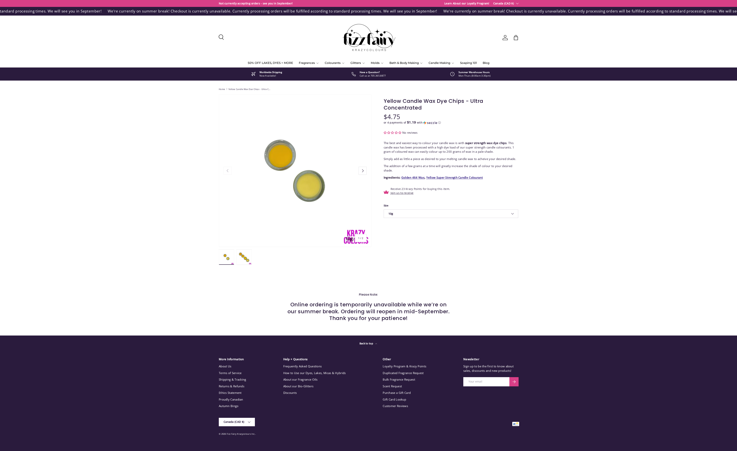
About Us (225, 366)
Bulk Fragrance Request (399, 379)
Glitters (355, 63)
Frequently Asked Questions (302, 366)
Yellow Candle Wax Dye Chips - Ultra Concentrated (250, 89)
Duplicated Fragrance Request (403, 373)
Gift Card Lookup (394, 399)
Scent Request (392, 386)
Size (386, 205)
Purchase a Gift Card (397, 393)
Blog (486, 63)
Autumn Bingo (229, 406)
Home (222, 89)
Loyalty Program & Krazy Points (404, 366)
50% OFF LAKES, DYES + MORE (270, 63)
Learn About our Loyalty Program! (466, 3)
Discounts (290, 393)
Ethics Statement (230, 393)
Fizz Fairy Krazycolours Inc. (241, 433)
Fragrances (307, 63)
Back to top (366, 343)
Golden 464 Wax (413, 177)
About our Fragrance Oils (300, 379)
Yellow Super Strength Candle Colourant (454, 177)
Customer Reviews (395, 406)
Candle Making (439, 63)
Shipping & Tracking (232, 379)
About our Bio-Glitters (298, 386)
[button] (516, 37)
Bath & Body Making (404, 63)
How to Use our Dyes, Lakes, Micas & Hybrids (314, 373)
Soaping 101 (468, 63)
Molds (375, 63)
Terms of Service (230, 373)
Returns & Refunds (231, 386)
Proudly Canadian (231, 399)
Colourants (333, 63)
